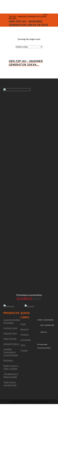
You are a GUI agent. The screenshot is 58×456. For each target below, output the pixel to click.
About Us (25, 329)
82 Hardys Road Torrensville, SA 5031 (43, 346)
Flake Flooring (9, 338)
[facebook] (8, 306)
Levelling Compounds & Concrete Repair (10, 352)
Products (25, 334)
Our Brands (26, 340)
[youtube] (29, 306)
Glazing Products (11, 344)
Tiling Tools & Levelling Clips (9, 383)
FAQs (23, 345)
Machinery (8, 360)
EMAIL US (43, 332)
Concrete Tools (10, 328)
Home (23, 324)
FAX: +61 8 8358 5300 (47, 325)
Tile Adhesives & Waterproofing (10, 375)
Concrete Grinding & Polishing (11, 321)
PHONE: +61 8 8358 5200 (45, 320)
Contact (24, 350)
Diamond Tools (10, 333)
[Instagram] (19, 306)
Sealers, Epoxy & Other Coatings (10, 367)
